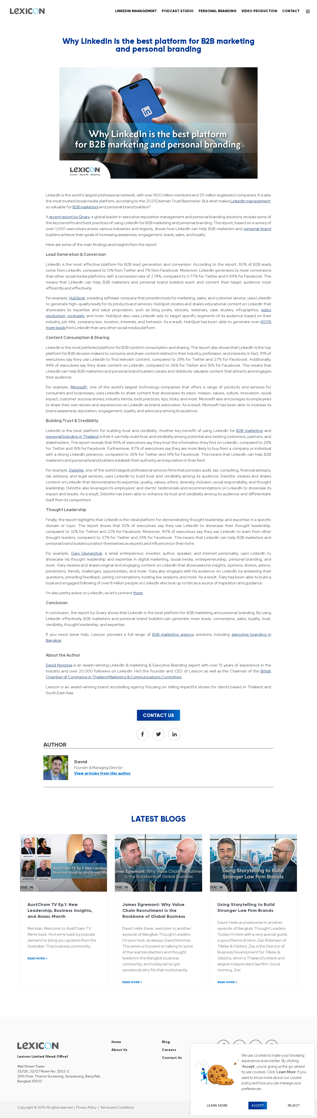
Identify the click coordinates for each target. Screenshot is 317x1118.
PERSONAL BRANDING (218, 11)
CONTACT (291, 11)
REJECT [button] (294, 1105)
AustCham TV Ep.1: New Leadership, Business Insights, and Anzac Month (59, 910)
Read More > (37, 958)
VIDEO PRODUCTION (259, 11)
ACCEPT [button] (257, 1105)
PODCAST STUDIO (178, 11)
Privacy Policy (86, 1107)
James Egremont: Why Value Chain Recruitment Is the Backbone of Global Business (153, 910)
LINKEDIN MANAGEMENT (136, 11)
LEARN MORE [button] (217, 1105)
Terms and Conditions (117, 1107)
